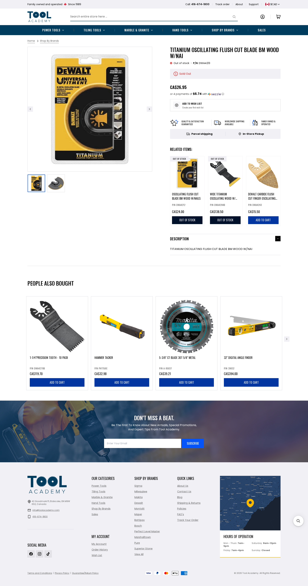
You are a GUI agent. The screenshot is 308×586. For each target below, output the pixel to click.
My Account (99, 544)
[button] (197, 94)
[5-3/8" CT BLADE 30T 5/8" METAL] (186, 343)
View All (138, 554)
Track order (222, 4)
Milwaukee (140, 491)
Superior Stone (143, 548)
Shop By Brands (223, 30)
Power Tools (51, 30)
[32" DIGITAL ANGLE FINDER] (251, 343)
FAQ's (180, 514)
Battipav (139, 520)
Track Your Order (187, 520)
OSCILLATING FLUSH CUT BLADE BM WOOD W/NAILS (186, 196)
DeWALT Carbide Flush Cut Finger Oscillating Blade (262, 198)
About (239, 4)
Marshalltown (142, 537)
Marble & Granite (136, 30)
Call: (197, 4)
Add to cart (57, 382)
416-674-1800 (40, 516)
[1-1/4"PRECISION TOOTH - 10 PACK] (57, 343)
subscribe (193, 443)
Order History (100, 549)
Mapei (138, 514)
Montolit (139, 508)
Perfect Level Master (147, 531)
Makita (138, 497)
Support (254, 4)
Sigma (138, 486)
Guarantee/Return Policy (85, 573)
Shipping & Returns (189, 503)
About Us (182, 486)
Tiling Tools (92, 30)
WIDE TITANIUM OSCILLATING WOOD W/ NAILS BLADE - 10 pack (222, 198)
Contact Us (184, 491)
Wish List (97, 555)
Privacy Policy (62, 573)
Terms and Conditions (39, 573)
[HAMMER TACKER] (122, 343)
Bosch (138, 526)
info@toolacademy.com (46, 510)
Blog (179, 497)
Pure (137, 543)
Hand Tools (180, 30)
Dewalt (138, 503)
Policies (181, 508)
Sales (262, 30)
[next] (286, 339)
